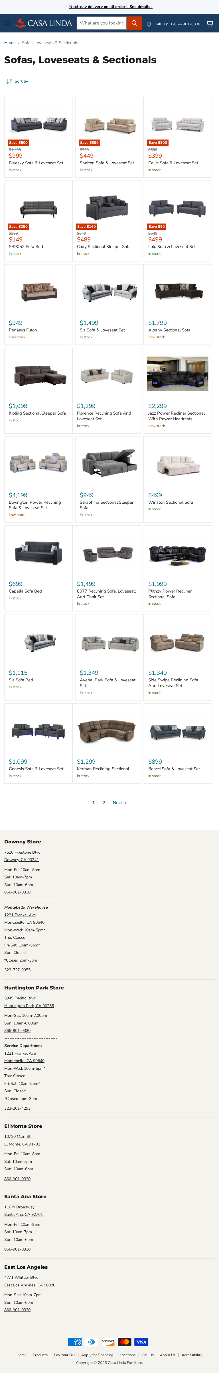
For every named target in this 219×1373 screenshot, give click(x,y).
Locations (127, 1355)
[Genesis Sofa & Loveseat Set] (38, 730)
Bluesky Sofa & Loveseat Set (36, 163)
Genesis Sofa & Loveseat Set (36, 769)
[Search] (134, 23)
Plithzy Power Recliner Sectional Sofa (170, 594)
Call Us (148, 1355)
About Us (167, 1355)
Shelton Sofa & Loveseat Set (107, 163)
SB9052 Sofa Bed (26, 246)
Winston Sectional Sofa (170, 502)
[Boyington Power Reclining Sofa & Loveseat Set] (38, 463)
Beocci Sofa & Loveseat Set (174, 769)
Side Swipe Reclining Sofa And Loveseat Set (173, 682)
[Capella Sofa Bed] (38, 552)
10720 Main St (17, 1136)
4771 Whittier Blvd (21, 1277)
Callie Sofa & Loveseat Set (173, 163)
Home (10, 42)
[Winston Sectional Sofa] (177, 463)
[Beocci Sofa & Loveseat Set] (177, 730)
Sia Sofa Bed (21, 680)
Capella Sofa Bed (25, 591)
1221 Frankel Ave (20, 915)
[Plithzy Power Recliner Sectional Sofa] (177, 552)
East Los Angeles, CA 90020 (29, 1285)
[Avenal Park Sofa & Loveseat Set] (109, 640)
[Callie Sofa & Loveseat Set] (177, 123)
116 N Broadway (19, 1207)
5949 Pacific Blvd (20, 998)
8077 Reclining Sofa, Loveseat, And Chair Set (106, 594)
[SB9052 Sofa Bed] (38, 207)
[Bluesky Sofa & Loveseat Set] (38, 123)
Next (118, 803)
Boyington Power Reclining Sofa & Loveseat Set (35, 505)
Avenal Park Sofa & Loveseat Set (107, 682)
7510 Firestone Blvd (22, 852)
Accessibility (192, 1355)
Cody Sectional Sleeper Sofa (104, 246)
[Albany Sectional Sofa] (177, 290)
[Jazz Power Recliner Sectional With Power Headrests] (177, 374)
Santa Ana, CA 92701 (23, 1214)
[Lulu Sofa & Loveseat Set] (177, 207)
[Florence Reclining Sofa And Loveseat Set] (106, 374)
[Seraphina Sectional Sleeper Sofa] (109, 463)
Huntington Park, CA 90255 (29, 1006)
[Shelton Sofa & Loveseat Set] (109, 123)
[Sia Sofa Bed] (38, 640)
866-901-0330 (17, 892)
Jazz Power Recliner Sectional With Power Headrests (176, 416)
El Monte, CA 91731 (22, 1144)
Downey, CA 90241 (21, 859)
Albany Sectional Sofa (169, 330)
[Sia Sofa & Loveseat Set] (109, 290)
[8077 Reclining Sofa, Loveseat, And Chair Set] (106, 552)
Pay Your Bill (64, 1355)
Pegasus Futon (23, 330)
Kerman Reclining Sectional (103, 769)
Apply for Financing (97, 1355)
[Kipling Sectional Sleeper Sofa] (38, 374)
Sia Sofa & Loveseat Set (102, 330)
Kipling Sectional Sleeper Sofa (37, 413)
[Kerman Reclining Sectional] (106, 730)
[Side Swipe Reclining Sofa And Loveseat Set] (177, 640)
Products (40, 1355)
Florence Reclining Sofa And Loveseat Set (104, 416)
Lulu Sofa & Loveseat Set (172, 246)
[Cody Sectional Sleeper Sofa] (106, 207)
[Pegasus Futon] (38, 290)
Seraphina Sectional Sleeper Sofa (106, 505)
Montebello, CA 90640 (24, 922)
